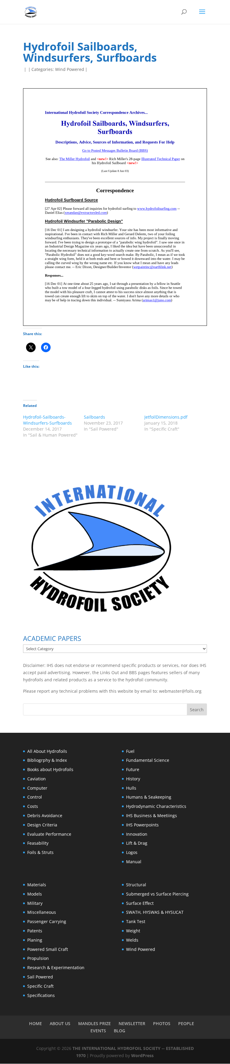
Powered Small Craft (47, 949)
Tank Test (135, 921)
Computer (37, 788)
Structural (136, 884)
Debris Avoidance (44, 815)
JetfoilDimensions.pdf (165, 417)
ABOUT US (60, 1023)
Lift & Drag (136, 843)
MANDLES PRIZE (94, 1023)
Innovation (136, 834)
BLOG (119, 1030)
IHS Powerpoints (142, 825)
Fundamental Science (147, 760)
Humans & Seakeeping (148, 797)
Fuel (130, 751)
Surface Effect (140, 903)
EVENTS (98, 1030)
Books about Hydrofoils (50, 769)
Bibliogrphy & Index (47, 760)
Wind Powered (69, 69)
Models (34, 894)
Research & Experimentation (55, 967)
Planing (34, 940)
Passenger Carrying (46, 921)
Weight (133, 931)
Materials (36, 884)
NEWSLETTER (132, 1023)
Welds (132, 940)
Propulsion (38, 958)
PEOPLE (186, 1023)
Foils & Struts (40, 852)
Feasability (38, 843)
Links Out (109, 672)
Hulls (131, 788)
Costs (32, 806)
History (133, 779)
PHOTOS (161, 1023)
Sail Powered (40, 977)
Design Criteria (42, 825)
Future (132, 769)
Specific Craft (40, 986)
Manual (133, 861)
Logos (131, 852)
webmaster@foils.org (180, 691)
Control (34, 797)
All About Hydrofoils (47, 751)
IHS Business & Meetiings (151, 815)
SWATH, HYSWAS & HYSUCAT (155, 912)
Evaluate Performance (49, 834)
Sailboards (94, 417)
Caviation (36, 779)
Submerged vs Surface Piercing (157, 894)
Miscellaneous (41, 912)
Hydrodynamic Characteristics (156, 806)
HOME (35, 1023)
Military (35, 903)
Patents (34, 931)
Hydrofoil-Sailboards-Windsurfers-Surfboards (47, 420)
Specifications (41, 995)
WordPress (142, 1055)
